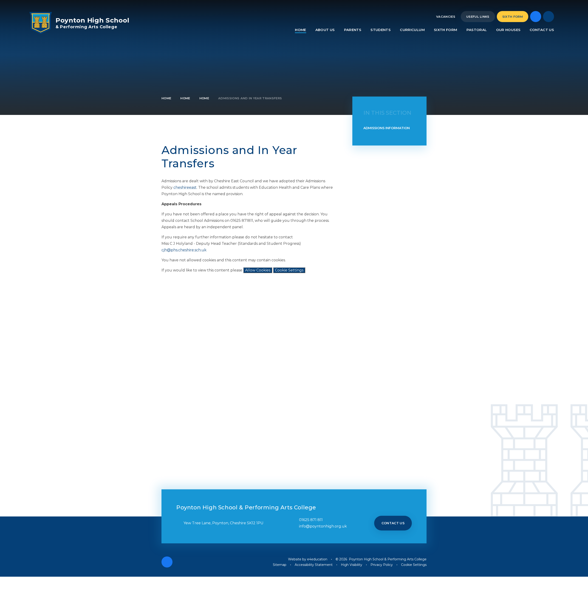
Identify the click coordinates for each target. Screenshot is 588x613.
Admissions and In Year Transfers (250, 98)
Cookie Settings (289, 270)
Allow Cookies (257, 270)
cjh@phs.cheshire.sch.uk (183, 250)
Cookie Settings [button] (414, 565)
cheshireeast (185, 187)
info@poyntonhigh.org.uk (323, 526)
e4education (317, 559)
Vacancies (445, 16)
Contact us (393, 523)
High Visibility (351, 565)
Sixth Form (512, 16)
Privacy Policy (381, 565)
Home (166, 98)
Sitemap (279, 565)
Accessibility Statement (314, 565)
